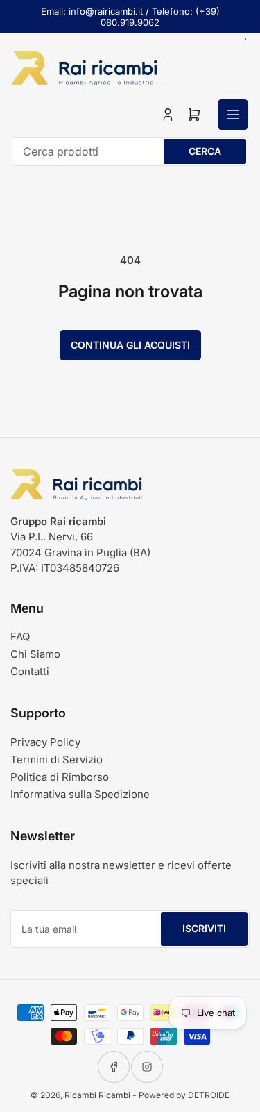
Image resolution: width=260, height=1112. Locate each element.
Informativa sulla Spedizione (80, 794)
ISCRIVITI (204, 928)
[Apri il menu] (233, 114)
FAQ (20, 636)
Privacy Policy (45, 742)
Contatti (29, 671)
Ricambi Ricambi (97, 1095)
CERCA (205, 151)
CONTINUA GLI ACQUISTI (130, 345)
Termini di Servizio (56, 759)
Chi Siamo (35, 654)
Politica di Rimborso (59, 776)
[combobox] (130, 151)
